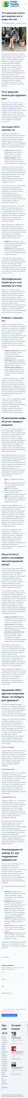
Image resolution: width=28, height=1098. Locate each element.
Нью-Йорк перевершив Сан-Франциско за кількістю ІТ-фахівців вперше (17, 1069)
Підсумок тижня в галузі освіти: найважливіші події (17, 1053)
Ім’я (3, 972)
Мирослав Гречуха (16, 1040)
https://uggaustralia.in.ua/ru (9, 104)
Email (3, 979)
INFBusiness (20, 1096)
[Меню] (25, 4)
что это (10, 380)
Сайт (3, 986)
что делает (9, 310)
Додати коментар (7, 993)
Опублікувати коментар (9, 1015)
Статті (24, 23)
